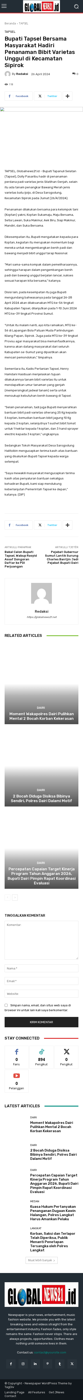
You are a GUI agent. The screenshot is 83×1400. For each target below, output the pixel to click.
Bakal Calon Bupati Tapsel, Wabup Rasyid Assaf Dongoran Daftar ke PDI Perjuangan (21, 559)
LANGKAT (36, 1228)
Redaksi (22, 73)
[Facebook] (10, 1363)
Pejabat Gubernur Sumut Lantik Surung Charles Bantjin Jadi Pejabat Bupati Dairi (61, 557)
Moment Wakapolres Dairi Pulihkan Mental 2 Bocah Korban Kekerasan (41, 716)
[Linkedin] (35, 1363)
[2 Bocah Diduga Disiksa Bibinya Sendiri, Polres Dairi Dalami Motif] (41, 765)
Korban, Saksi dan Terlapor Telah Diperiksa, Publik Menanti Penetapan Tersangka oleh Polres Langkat (52, 1242)
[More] (67, 96)
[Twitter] (72, 1363)
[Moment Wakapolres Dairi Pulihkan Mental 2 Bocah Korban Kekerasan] (41, 683)
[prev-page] (7, 898)
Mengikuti (41, 1049)
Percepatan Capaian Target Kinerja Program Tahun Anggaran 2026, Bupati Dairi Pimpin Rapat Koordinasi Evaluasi (42, 876)
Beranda (10, 23)
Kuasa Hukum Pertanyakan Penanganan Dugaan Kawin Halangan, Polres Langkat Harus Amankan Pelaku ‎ (53, 1213)
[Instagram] (23, 1363)
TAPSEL (23, 23)
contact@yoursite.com (50, 1352)
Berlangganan (17, 1073)
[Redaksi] (8, 74)
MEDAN (34, 1201)
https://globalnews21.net (41, 617)
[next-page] (15, 898)
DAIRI (41, 707)
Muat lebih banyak (40, 1260)
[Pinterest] (47, 1363)
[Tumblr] (59, 1363)
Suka (16, 1049)
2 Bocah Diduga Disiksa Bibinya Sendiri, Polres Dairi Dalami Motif (41, 798)
